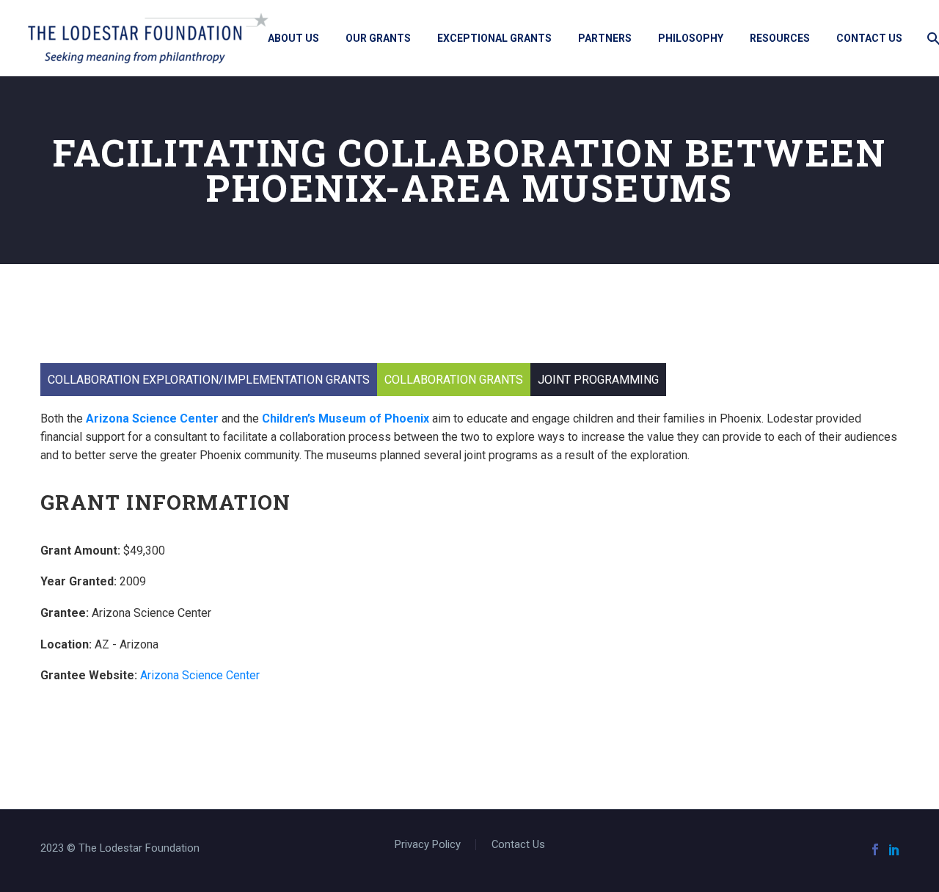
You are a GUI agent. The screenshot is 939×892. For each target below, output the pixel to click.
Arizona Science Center (152, 418)
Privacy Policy (428, 844)
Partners (605, 38)
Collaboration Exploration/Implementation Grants (209, 380)
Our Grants (378, 38)
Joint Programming (598, 380)
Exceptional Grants (494, 38)
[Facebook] (875, 849)
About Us (293, 38)
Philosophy (690, 38)
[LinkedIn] (894, 849)
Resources (780, 38)
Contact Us (869, 38)
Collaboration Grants (453, 380)
